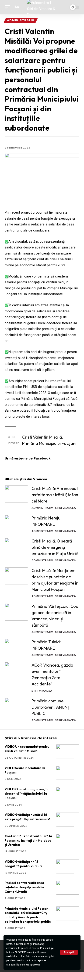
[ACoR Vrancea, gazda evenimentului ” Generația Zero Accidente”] (16, 670)
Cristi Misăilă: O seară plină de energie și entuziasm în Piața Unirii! (55, 547)
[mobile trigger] (9, 7)
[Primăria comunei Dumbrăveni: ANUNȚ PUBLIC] (16, 706)
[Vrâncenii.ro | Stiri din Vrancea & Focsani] (42, 7)
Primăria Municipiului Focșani (49, 443)
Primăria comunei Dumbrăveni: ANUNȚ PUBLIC (51, 707)
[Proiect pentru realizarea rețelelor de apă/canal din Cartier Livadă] (67, 888)
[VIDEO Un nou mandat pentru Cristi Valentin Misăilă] (67, 751)
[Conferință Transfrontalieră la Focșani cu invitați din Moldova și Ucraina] (67, 841)
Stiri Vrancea (65, 507)
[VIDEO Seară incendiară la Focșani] (67, 773)
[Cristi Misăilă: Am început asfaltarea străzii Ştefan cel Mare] (16, 494)
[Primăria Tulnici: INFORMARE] (16, 647)
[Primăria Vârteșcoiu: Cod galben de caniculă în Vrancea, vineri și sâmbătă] (16, 612)
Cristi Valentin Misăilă (42, 437)
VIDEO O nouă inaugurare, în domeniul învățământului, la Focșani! (26, 793)
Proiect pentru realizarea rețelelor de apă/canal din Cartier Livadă (24, 887)
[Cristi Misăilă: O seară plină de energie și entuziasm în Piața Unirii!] (16, 546)
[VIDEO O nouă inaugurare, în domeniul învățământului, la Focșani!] (67, 794)
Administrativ (20, 20)
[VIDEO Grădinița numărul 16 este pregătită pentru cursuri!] (67, 820)
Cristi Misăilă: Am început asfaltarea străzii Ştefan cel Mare (55, 495)
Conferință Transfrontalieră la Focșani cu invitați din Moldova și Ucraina (28, 840)
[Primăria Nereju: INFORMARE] (16, 523)
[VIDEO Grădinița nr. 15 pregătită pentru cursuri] (67, 866)
